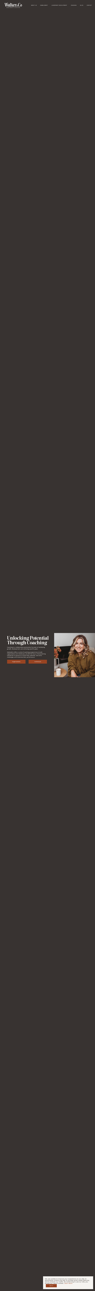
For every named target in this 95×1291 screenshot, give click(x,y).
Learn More (68, 1283)
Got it (51, 1285)
